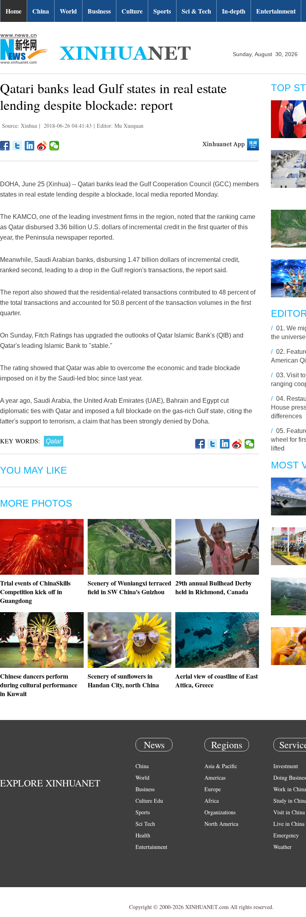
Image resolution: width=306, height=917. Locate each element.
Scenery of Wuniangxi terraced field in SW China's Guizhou (129, 587)
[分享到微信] (54, 145)
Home (14, 11)
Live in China (288, 823)
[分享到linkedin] (30, 145)
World (68, 11)
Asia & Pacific (220, 766)
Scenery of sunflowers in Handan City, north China (123, 680)
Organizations (219, 812)
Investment (285, 766)
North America (221, 823)
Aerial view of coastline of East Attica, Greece (216, 680)
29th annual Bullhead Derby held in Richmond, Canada (213, 587)
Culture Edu (149, 800)
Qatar (53, 441)
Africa (211, 800)
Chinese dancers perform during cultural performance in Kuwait (38, 684)
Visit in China (289, 812)
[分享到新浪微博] (42, 145)
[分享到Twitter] (17, 145)
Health (142, 835)
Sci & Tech (196, 11)
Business (99, 11)
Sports (162, 11)
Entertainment (276, 11)
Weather (282, 847)
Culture (132, 11)
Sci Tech (145, 823)
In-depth (233, 11)
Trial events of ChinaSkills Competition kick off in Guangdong (35, 591)
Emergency (286, 835)
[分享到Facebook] (5, 145)
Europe (212, 789)
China (40, 11)
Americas (215, 777)
